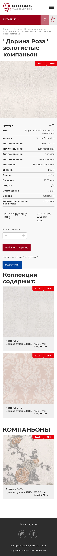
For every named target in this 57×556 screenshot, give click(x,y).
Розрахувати (12, 264)
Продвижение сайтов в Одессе (28, 550)
